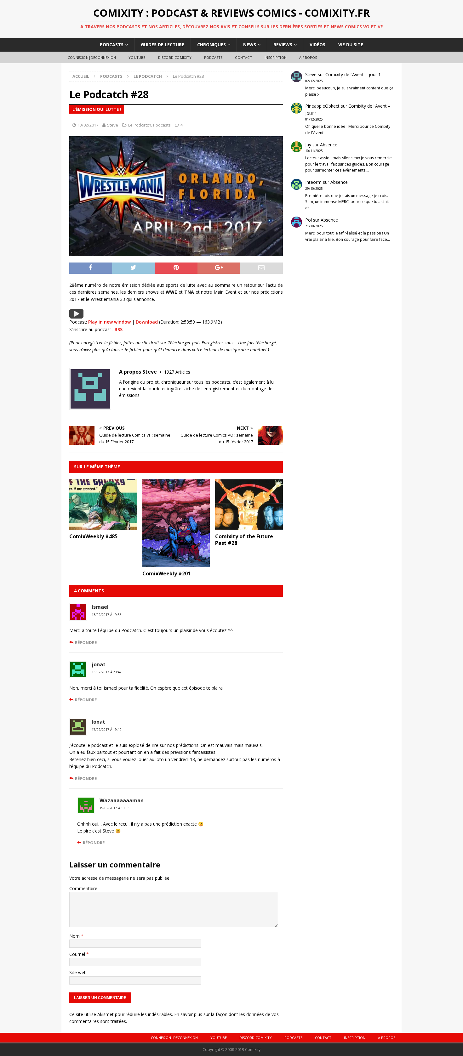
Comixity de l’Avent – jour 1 (353, 74)
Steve (112, 125)
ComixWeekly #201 (166, 573)
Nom (75, 936)
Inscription (276, 57)
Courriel (77, 954)
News (249, 45)
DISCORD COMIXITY (174, 57)
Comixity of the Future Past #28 (244, 539)
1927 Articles (177, 372)
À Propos (308, 57)
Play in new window (109, 322)
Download (147, 322)
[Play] (76, 315)
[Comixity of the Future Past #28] (249, 526)
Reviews (282, 45)
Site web (78, 972)
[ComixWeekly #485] (103, 526)
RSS (119, 329)
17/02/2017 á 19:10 (107, 729)
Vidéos (317, 45)
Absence (328, 145)
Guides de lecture (162, 45)
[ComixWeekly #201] (176, 564)
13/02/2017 (87, 125)
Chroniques (211, 45)
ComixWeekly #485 (93, 536)
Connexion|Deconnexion (92, 57)
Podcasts (111, 45)
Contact (243, 57)
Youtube (137, 57)
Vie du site (350, 45)
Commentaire (83, 888)
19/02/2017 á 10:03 (114, 808)
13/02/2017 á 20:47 (107, 672)
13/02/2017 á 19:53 (107, 615)
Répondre (86, 642)
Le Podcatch (139, 125)
